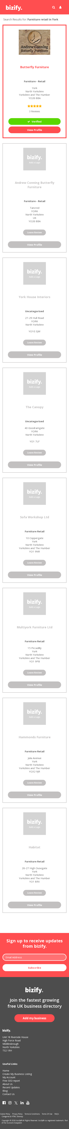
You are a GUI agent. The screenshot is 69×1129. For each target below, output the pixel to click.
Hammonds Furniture (35, 737)
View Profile (34, 130)
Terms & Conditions (32, 1114)
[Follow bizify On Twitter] (16, 1103)
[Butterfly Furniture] (34, 42)
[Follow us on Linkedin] (22, 1103)
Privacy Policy (17, 1114)
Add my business (34, 1018)
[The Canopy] (34, 383)
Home (6, 1070)
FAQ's (56, 1114)
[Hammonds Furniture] (34, 713)
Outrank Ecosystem (14, 1123)
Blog (5, 1090)
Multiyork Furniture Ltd (34, 627)
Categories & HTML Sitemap (12, 1116)
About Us (8, 1084)
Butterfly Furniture (34, 67)
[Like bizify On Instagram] (10, 1103)
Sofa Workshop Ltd (34, 517)
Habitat (34, 847)
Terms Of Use (47, 1114)
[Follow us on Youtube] (27, 1103)
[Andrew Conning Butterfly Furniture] (34, 158)
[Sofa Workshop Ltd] (34, 493)
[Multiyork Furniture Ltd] (34, 603)
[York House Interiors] (34, 273)
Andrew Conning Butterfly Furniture (34, 185)
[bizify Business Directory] (14, 7)
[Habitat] (34, 823)
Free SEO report (11, 1080)
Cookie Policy (5, 1114)
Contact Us (9, 1094)
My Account (9, 1077)
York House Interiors (34, 297)
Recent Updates (11, 1087)
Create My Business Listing (17, 1074)
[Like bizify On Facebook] (4, 1103)
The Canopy (34, 407)
